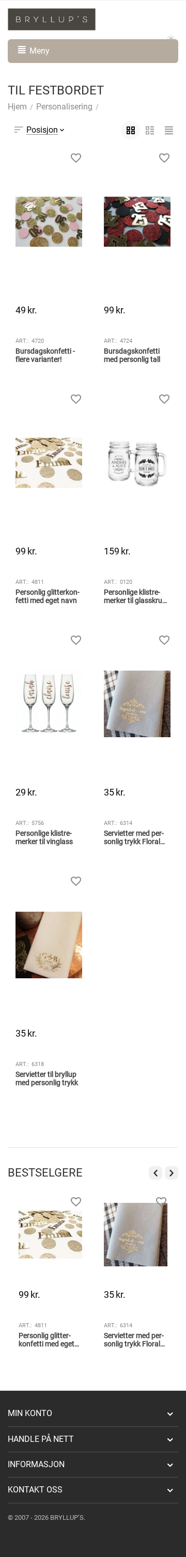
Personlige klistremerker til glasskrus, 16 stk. (135, 597)
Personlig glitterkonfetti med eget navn (48, 596)
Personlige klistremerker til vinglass (44, 837)
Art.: (22, 341)
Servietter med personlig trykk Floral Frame (134, 838)
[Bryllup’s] (52, 19)
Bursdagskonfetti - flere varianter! (45, 355)
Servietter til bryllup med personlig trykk (47, 1078)
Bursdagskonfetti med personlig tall (132, 355)
